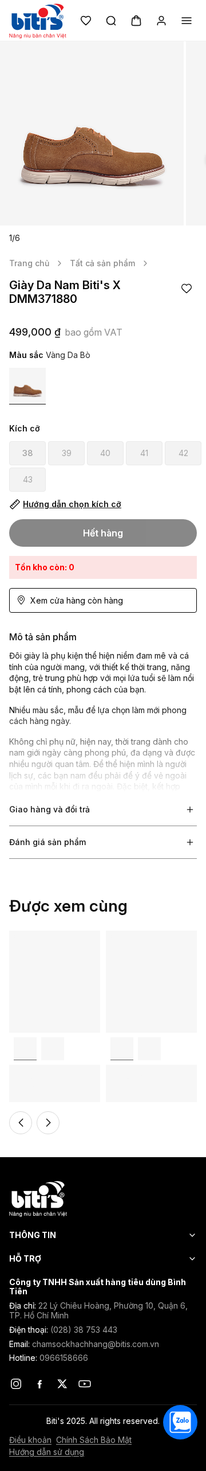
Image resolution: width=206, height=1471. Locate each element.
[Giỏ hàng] (136, 20)
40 (105, 453)
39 (67, 453)
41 (144, 453)
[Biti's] (103, 1198)
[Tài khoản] (161, 20)
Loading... (27, 936)
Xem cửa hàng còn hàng (76, 600)
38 (27, 453)
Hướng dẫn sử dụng (46, 1452)
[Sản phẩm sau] (48, 1122)
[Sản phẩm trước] (20, 1122)
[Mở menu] (186, 20)
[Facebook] (39, 1384)
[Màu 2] (52, 1048)
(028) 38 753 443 (83, 1329)
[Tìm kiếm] (111, 20)
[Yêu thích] (86, 20)
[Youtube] (85, 1384)
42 (183, 453)
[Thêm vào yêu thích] (186, 288)
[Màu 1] (27, 386)
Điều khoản (30, 1440)
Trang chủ (29, 263)
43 (28, 479)
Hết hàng (103, 533)
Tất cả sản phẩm (102, 263)
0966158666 (63, 1358)
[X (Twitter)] (62, 1384)
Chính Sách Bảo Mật (94, 1440)
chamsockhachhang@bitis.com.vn (95, 1344)
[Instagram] (16, 1384)
